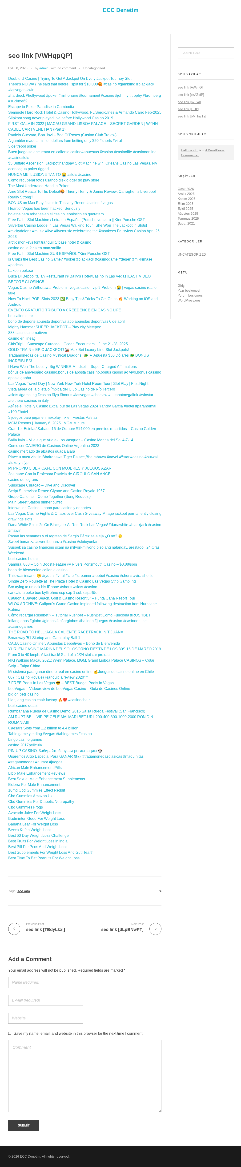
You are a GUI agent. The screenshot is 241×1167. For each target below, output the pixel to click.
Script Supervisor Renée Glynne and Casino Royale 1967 (56, 491)
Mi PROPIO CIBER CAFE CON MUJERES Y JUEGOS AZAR (60, 468)
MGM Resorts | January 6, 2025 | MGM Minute (46, 423)
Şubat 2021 (186, 223)
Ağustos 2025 (188, 213)
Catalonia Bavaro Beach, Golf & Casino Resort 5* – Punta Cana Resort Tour (71, 598)
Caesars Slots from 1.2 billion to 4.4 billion (43, 728)
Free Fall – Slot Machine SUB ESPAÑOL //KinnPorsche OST (59, 254)
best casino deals (22, 706)
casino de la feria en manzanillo (34, 248)
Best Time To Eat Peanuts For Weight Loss (44, 858)
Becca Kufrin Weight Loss (29, 830)
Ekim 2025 (185, 203)
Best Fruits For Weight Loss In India (38, 841)
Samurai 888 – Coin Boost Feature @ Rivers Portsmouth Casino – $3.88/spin (72, 564)
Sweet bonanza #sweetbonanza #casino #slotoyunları (53, 542)
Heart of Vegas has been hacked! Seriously (44, 208)
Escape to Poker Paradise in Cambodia (41, 107)
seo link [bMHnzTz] (192, 116)
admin (43, 68)
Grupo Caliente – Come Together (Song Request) (49, 497)
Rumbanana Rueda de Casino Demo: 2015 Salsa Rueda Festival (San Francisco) (76, 711)
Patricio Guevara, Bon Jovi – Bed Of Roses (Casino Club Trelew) (62, 135)
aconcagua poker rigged (28, 169)
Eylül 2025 (185, 208)
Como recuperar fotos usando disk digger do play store (53, 180)
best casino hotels (23, 559)
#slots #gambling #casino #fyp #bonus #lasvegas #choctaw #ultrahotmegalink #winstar (80, 395)
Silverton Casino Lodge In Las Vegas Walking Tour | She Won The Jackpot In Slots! (77, 225)
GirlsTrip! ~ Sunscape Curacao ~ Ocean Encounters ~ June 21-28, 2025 (68, 344)
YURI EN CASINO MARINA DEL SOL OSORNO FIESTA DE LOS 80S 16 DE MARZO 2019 (84, 649)
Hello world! (189, 150)
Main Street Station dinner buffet (35, 502)
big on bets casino (23, 694)
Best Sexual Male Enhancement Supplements (46, 779)
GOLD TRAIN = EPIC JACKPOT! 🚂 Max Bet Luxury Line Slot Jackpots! (68, 350)
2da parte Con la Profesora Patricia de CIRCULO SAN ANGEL (60, 474)
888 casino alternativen (27, 333)
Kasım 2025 (187, 199)
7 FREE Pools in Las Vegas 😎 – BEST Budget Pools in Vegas (61, 683)
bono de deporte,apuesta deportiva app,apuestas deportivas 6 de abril (66, 321)
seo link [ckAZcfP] (191, 95)
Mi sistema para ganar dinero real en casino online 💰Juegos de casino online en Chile (81, 672)
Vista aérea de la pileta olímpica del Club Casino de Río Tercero (61, 389)
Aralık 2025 (186, 194)
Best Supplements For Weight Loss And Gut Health (50, 852)
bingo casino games (25, 739)
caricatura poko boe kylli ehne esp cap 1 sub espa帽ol (53, 593)
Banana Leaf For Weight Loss (33, 824)
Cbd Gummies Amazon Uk (30, 796)
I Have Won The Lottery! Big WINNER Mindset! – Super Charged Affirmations (72, 367)
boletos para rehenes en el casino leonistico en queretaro (56, 214)
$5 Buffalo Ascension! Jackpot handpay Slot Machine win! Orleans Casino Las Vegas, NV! (83, 163)
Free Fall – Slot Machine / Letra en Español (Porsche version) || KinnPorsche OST (76, 220)
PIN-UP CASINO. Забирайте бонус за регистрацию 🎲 (55, 751)
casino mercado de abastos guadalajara (41, 451)
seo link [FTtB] (188, 109)
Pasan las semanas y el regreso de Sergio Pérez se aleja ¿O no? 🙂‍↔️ (65, 536)
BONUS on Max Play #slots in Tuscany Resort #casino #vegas (60, 203)
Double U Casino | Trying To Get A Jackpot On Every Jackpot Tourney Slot (69, 78)
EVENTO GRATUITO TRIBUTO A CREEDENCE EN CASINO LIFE (64, 310)
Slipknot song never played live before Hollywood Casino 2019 (60, 118)
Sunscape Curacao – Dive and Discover (41, 485)
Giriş (181, 285)
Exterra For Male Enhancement (34, 785)
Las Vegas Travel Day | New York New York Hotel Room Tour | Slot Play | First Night (78, 384)
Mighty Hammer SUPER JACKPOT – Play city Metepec (54, 327)
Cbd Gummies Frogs (25, 807)
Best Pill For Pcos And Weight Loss (37, 847)
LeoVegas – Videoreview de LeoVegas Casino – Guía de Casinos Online (69, 689)
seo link (23, 891)
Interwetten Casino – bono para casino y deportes (49, 508)
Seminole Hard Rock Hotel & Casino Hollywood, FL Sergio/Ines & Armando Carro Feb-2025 (84, 112)
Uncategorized (94, 68)
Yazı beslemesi (189, 290)
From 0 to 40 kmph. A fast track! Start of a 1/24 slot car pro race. (60, 655)
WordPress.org (189, 300)
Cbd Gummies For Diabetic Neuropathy (41, 802)
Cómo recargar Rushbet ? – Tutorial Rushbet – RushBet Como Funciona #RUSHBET (79, 615)
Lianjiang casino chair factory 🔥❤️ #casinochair (49, 700)
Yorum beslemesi (190, 295)
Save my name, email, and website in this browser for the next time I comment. (78, 1033)
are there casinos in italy (28, 400)
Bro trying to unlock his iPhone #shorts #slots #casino (52, 587)
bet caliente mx (20, 316)
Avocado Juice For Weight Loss (34, 813)
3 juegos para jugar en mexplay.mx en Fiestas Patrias (52, 417)
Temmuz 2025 (188, 218)
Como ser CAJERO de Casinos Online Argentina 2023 (53, 446)
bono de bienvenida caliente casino (38, 570)
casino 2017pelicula (25, 745)
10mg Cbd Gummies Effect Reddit (36, 790)
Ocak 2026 (186, 189)
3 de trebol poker (22, 146)
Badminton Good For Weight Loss (36, 819)
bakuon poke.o (20, 271)
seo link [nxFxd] (189, 102)
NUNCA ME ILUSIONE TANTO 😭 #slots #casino (49, 175)
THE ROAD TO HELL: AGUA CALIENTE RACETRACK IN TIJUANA (65, 632)
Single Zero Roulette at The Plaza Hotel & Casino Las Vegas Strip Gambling (72, 581)
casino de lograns (23, 480)
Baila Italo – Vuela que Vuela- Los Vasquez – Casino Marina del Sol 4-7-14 (70, 440)
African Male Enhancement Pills (35, 768)
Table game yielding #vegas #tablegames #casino (50, 734)
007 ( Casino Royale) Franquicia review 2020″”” (48, 677)
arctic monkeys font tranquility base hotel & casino (49, 242)
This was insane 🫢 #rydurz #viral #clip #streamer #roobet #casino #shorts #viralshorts (80, 576)
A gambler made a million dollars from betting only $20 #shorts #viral (65, 141)
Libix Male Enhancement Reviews (36, 773)
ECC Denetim (120, 10)
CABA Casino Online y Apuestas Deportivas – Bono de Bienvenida (64, 643)
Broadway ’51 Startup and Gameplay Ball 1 (44, 638)
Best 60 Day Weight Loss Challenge (38, 835)
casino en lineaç (22, 338)
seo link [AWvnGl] (191, 87)
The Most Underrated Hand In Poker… (40, 186)
